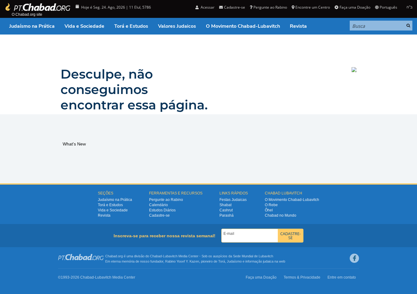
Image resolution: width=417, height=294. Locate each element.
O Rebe (271, 205)
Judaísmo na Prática (32, 26)
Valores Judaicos (177, 26)
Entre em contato (341, 277)
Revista (298, 26)
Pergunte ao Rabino (270, 7)
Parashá (226, 215)
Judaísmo (234, 261)
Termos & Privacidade (302, 277)
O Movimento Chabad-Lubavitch (243, 26)
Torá (221, 261)
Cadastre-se (159, 215)
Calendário (158, 205)
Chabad (156, 256)
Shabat (225, 205)
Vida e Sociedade (84, 26)
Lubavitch (170, 256)
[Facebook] (354, 258)
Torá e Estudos (131, 26)
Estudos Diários (162, 210)
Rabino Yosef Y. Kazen (182, 261)
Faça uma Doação (355, 7)
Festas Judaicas (233, 200)
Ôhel (269, 210)
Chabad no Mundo (280, 215)
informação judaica (259, 261)
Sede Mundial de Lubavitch (253, 256)
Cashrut (226, 210)
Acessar (207, 7)
